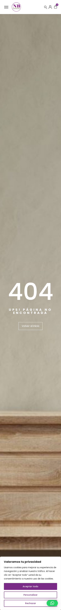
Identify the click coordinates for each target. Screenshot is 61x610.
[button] (52, 603)
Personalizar (30, 594)
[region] (30, 583)
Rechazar (30, 603)
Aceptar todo (30, 586)
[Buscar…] (45, 7)
